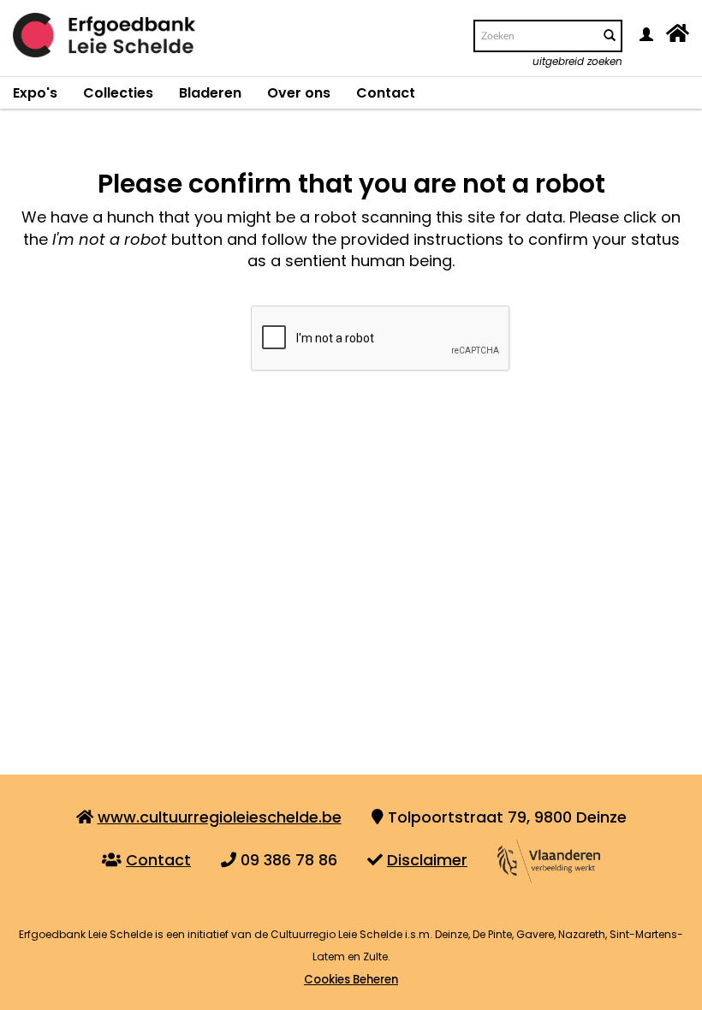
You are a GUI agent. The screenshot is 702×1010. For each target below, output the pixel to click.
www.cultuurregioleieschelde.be (220, 817)
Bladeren (210, 93)
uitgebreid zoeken (577, 61)
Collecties (118, 93)
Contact (385, 93)
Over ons (298, 93)
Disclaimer (427, 859)
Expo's (35, 93)
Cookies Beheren (351, 979)
